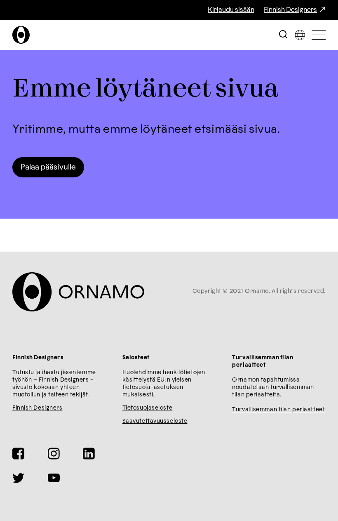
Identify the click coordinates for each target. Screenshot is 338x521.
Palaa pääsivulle (48, 167)
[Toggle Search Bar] (283, 34)
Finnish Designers (290, 10)
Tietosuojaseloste (147, 408)
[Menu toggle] (319, 34)
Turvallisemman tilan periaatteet (278, 410)
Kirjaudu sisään (231, 10)
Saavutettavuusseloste (155, 421)
